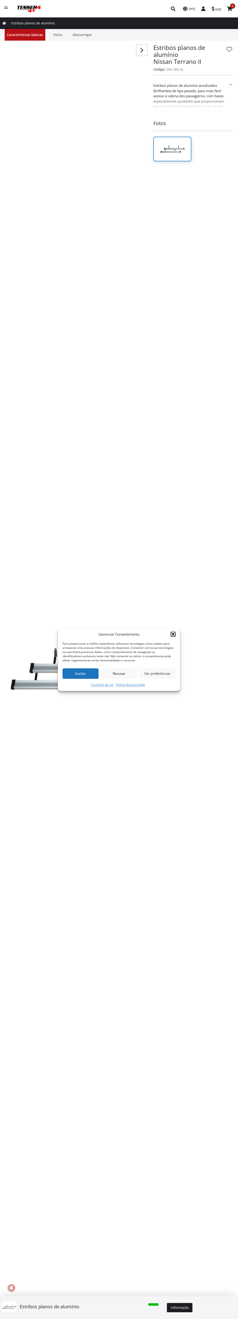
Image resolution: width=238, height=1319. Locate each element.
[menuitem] (173, 8)
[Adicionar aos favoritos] (229, 49)
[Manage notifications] (11, 1288)
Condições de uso (102, 685)
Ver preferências (157, 673)
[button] (173, 634)
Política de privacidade (130, 685)
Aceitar (80, 673)
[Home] (4, 23)
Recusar (119, 673)
